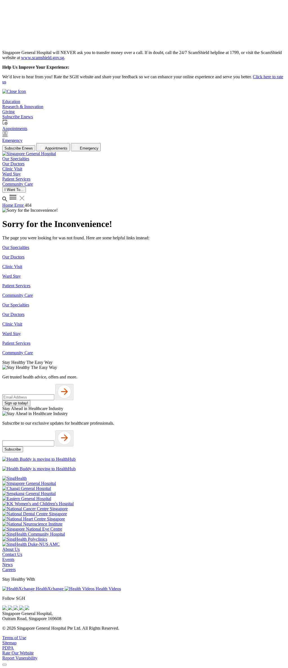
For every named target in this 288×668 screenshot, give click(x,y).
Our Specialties (15, 247)
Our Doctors (13, 257)
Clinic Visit (12, 266)
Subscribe (12, 449)
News (7, 564)
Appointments (56, 148)
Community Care (17, 295)
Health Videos (107, 588)
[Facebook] (5, 608)
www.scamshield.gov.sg (42, 57)
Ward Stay (11, 276)
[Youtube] (11, 608)
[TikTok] (22, 608)
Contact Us (12, 554)
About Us (11, 549)
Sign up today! (16, 403)
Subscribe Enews (18, 148)
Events (8, 559)
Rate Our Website (18, 653)
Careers (9, 569)
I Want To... (14, 190)
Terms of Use (14, 637)
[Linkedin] (27, 608)
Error (19, 205)
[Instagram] (16, 608)
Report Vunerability (19, 658)
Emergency (88, 148)
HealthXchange (50, 588)
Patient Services (16, 285)
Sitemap (9, 642)
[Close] (4, 664)
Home (8, 205)
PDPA (8, 647)
